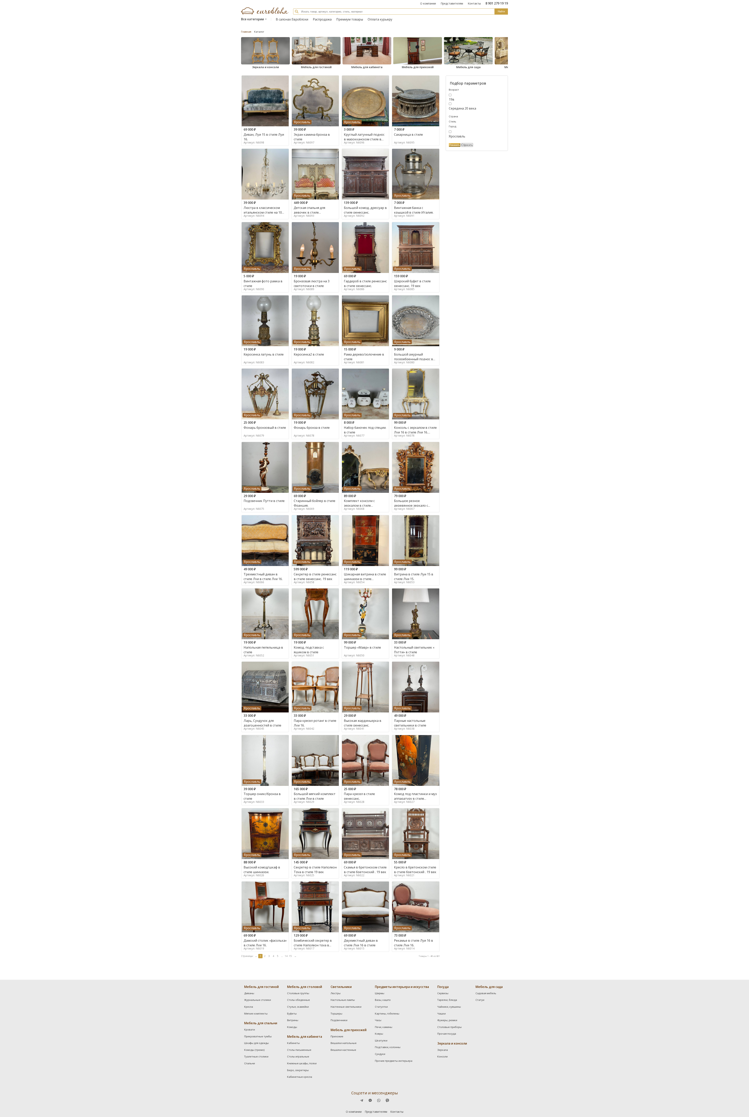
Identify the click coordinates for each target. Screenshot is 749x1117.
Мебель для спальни (260, 1023)
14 (286, 956)
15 (290, 956)
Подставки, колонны (387, 1047)
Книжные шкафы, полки (302, 1063)
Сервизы (442, 993)
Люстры (336, 993)
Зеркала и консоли (265, 67)
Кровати (249, 1029)
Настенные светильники (346, 1006)
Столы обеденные (298, 1000)
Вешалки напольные (344, 1043)
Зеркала (442, 1050)
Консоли (442, 1056)
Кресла (248, 1006)
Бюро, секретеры (298, 1070)
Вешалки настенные (343, 1050)
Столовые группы (298, 993)
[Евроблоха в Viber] (387, 1100)
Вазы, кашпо (383, 1000)
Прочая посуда (446, 1033)
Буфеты (292, 1013)
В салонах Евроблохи (292, 19)
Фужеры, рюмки (447, 1020)
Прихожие (337, 1036)
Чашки (441, 1013)
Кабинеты (293, 1043)
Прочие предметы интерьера (393, 1061)
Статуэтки (381, 1006)
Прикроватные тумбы (258, 1036)
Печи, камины (383, 1027)
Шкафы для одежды (256, 1043)
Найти (501, 11)
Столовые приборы (449, 1027)
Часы (378, 1020)
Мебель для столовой (304, 987)
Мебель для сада (468, 67)
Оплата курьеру (380, 19)
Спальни (249, 1063)
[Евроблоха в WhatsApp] (378, 1100)
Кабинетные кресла (299, 1077)
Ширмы (379, 993)
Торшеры (336, 1013)
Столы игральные (298, 1056)
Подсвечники (339, 1020)
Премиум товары (349, 19)
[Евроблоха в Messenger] (370, 1100)
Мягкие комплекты (256, 1013)
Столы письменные (299, 1050)
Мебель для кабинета (366, 67)
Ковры (379, 1033)
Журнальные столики (257, 1000)
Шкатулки (381, 1040)
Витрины (292, 1020)
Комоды (292, 1027)
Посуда (443, 987)
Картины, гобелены (387, 1013)
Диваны (249, 993)
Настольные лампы (343, 1000)
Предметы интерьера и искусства (402, 987)
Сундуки (380, 1054)
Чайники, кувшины (449, 1006)
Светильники (341, 987)
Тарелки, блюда (447, 1000)
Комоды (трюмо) (254, 1050)
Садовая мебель (486, 993)
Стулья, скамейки (298, 1006)
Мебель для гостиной (316, 67)
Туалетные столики (256, 1056)
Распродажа (322, 19)
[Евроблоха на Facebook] (361, 1100)
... (282, 956)
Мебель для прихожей (418, 67)
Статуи (480, 1000)
